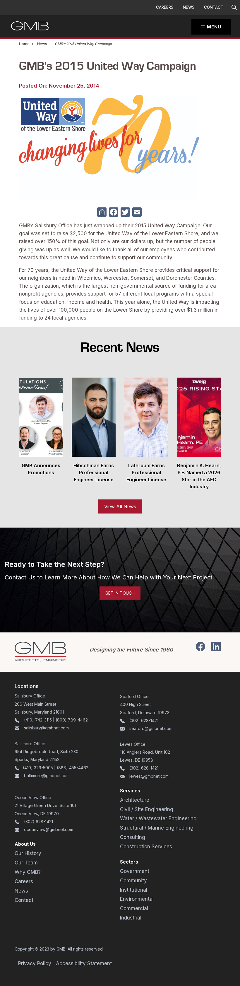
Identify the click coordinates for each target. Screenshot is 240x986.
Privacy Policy (34, 963)
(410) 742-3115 (38, 719)
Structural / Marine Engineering (156, 828)
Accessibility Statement (84, 963)
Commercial (134, 908)
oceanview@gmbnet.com (48, 829)
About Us (25, 844)
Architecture (134, 800)
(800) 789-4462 (72, 719)
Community (133, 880)
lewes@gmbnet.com (149, 776)
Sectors (129, 862)
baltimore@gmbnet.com (47, 775)
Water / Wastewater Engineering (158, 818)
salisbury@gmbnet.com (46, 727)
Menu (214, 27)
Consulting (132, 837)
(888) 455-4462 (72, 767)
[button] (234, 7)
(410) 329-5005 (38, 767)
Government (134, 871)
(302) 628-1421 (143, 720)
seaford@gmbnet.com (150, 728)
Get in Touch (120, 593)
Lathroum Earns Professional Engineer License (146, 472)
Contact (213, 7)
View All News (120, 506)
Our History (28, 853)
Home (24, 44)
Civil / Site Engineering (146, 809)
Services (130, 791)
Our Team (26, 863)
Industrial (130, 918)
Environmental (137, 899)
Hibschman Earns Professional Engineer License (93, 472)
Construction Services (146, 846)
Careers (165, 7)
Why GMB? (28, 872)
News (189, 7)
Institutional (133, 890)
